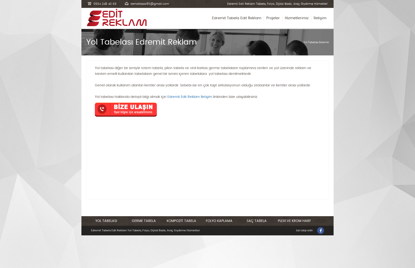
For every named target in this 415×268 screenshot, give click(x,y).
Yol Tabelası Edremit (316, 42)
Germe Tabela (144, 221)
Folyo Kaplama (219, 221)
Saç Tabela (257, 221)
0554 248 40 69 (104, 3)
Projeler (273, 18)
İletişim (320, 18)
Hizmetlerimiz (297, 18)
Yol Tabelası (106, 221)
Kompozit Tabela (181, 221)
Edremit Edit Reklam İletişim (189, 97)
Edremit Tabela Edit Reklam (236, 18)
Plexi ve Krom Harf (294, 221)
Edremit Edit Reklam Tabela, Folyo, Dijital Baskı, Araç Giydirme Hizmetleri (277, 3)
